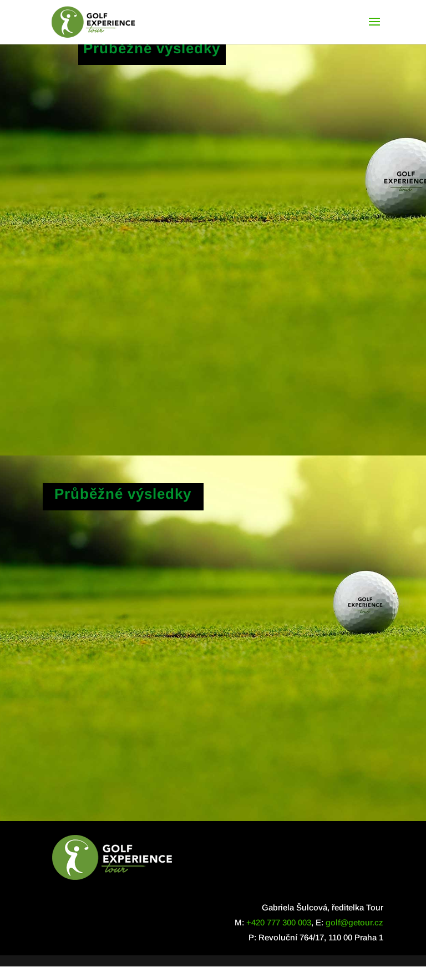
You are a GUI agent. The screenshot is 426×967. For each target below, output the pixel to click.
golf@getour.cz (354, 922)
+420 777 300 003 (278, 922)
